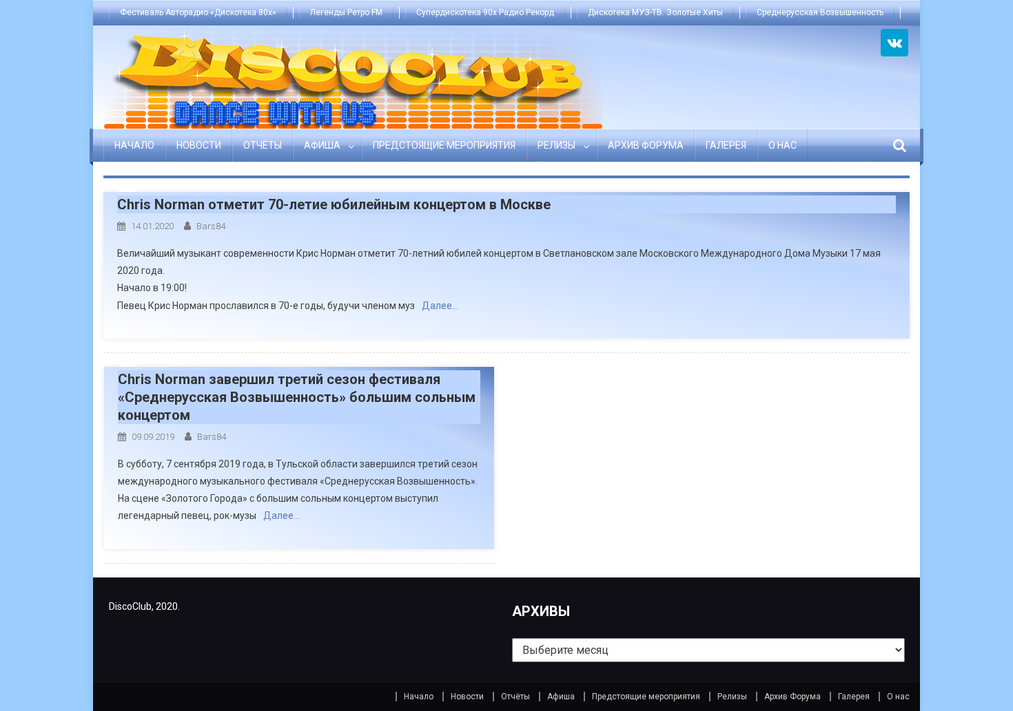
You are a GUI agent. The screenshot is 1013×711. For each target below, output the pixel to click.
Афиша (322, 145)
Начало (134, 145)
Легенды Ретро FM (346, 12)
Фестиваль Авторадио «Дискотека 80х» (198, 12)
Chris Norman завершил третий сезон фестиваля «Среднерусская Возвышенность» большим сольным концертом (296, 397)
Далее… (440, 305)
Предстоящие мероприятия (444, 145)
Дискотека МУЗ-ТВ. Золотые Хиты (655, 12)
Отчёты (262, 145)
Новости (198, 145)
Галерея (726, 145)
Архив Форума (646, 145)
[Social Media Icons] (894, 42)
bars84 (210, 226)
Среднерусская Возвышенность (820, 12)
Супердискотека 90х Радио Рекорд (485, 12)
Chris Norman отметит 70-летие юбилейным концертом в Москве (334, 204)
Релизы (556, 145)
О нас (782, 145)
